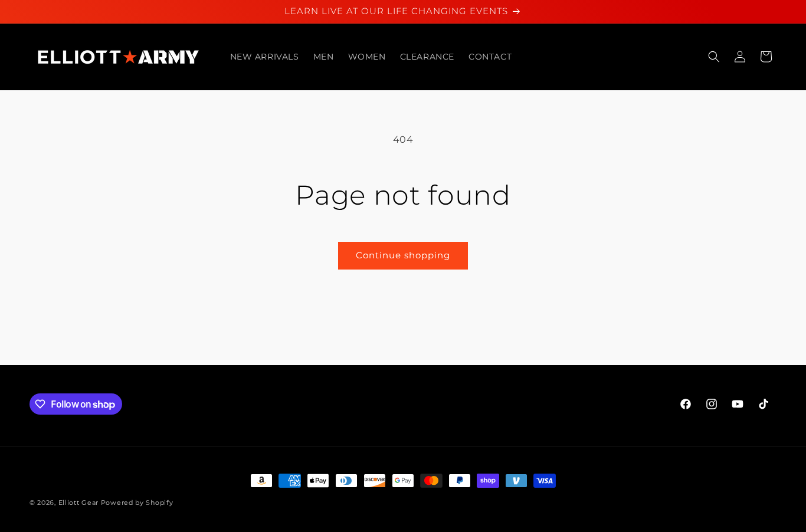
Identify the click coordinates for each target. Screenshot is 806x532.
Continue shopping (403, 255)
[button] (714, 57)
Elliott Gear (78, 502)
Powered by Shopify (137, 502)
